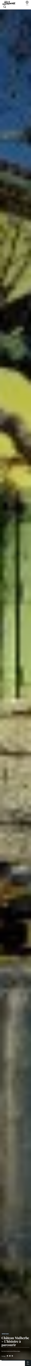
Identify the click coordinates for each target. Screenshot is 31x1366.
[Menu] (28, 1362)
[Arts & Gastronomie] (9, 3)
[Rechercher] (5, 7)
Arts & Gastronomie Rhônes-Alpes (11, 1351)
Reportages (5, 1334)
